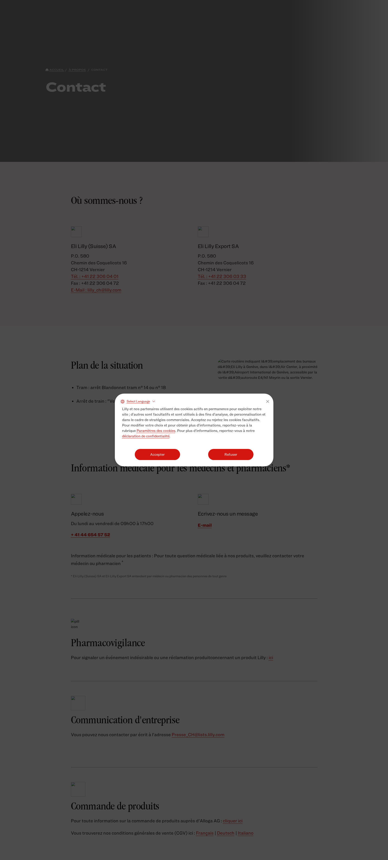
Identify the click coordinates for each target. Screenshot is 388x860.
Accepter (157, 454)
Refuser (230, 454)
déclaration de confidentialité (145, 436)
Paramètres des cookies (156, 431)
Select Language (138, 401)
